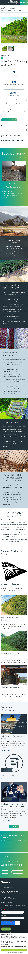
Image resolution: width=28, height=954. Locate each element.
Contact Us (17, 872)
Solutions (7, 7)
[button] (21, 158)
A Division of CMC (6, 887)
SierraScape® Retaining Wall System (11, 10)
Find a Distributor (9, 119)
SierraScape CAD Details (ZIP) (11, 136)
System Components (6, 130)
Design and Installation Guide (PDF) (13, 140)
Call (5, 872)
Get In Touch (24, 2)
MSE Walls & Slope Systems (8, 8)
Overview (3, 125)
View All (13, 826)
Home (2, 7)
